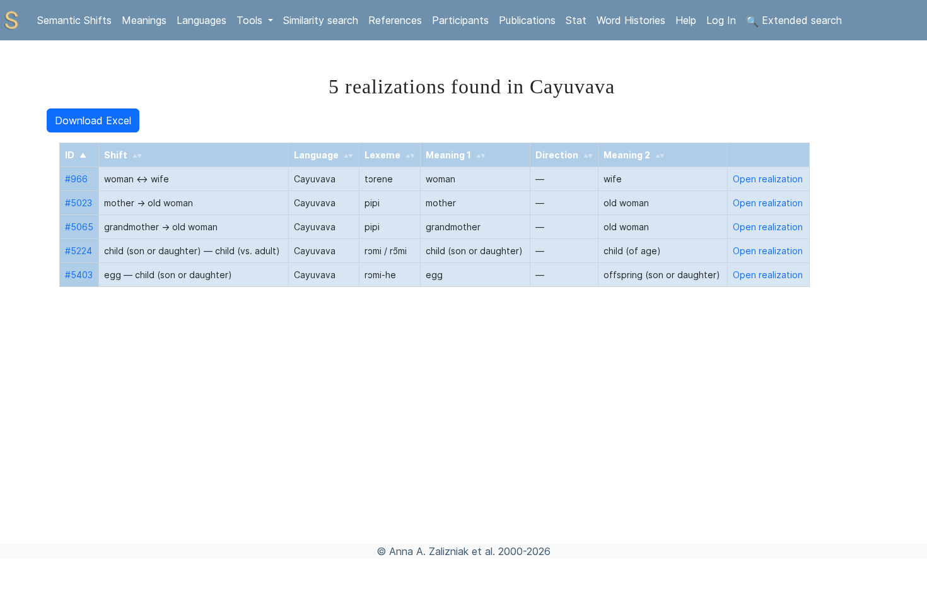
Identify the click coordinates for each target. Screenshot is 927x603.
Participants (460, 20)
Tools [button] (250, 20)
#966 (76, 178)
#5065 (79, 226)
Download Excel (93, 120)
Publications (527, 20)
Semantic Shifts (74, 20)
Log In (721, 20)
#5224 (78, 250)
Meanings (144, 20)
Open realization (768, 178)
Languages (201, 20)
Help (685, 20)
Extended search (800, 20)
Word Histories (631, 20)
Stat (576, 20)
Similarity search (320, 20)
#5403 (79, 274)
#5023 (78, 202)
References (395, 20)
